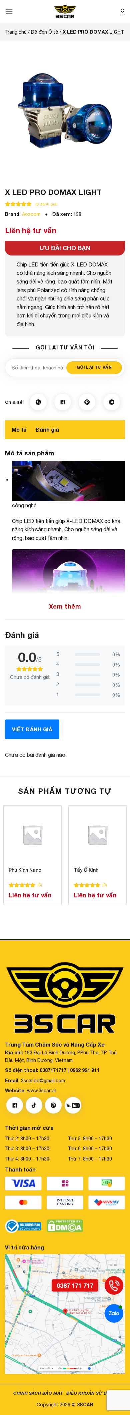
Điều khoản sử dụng (91, 1393)
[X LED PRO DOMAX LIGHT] (65, 110)
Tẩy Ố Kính (86, 870)
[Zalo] (114, 1313)
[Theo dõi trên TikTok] (34, 1106)
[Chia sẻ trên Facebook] (62, 402)
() (39, 884)
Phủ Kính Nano (25, 870)
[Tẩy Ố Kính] (97, 834)
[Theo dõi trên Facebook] (14, 1106)
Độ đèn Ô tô (44, 32)
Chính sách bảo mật (38, 1393)
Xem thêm (65, 606)
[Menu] (9, 11)
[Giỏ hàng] (122, 11)
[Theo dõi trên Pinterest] (53, 1106)
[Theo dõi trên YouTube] (73, 1106)
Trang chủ (16, 32)
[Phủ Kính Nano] (32, 834)
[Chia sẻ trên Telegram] (111, 402)
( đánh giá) (46, 204)
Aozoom (31, 214)
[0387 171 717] (114, 1285)
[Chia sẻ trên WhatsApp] (38, 402)
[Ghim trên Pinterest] (87, 402)
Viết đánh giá (32, 729)
